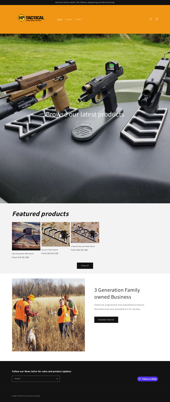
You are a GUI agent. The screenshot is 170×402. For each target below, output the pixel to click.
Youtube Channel (106, 319)
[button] (151, 19)
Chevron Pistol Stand (49, 250)
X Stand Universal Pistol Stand (83, 246)
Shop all (85, 124)
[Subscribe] (57, 379)
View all (85, 265)
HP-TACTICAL (22, 396)
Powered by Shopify (33, 396)
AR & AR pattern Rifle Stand (22, 254)
